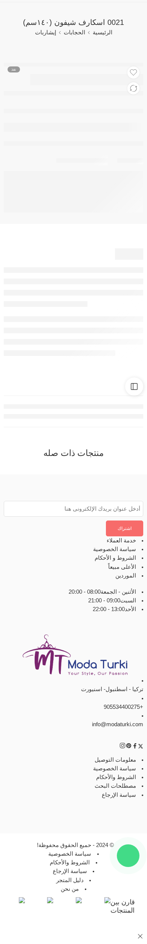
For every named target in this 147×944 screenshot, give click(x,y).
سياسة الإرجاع (119, 795)
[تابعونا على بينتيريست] (129, 747)
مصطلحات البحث (115, 786)
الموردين (125, 576)
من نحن (70, 889)
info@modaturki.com (117, 724)
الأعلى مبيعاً (122, 567)
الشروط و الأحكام (115, 558)
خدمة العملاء (121, 540)
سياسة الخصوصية (114, 550)
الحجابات (74, 32)
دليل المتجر (70, 880)
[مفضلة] (133, 72)
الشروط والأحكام (116, 778)
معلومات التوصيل (115, 760)
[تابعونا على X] (140, 747)
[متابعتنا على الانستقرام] (122, 747)
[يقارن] (133, 88)
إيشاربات (45, 32)
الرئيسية (102, 32)
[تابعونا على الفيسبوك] (135, 747)
